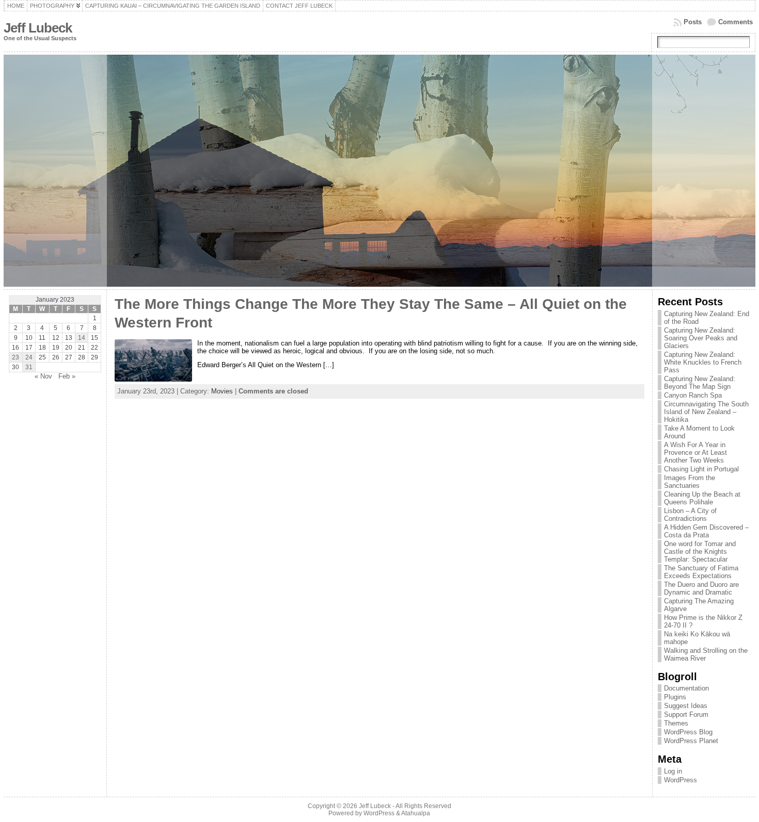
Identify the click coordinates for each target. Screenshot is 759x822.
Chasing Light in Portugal (701, 469)
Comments (735, 22)
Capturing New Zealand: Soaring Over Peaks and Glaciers (700, 338)
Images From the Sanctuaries (689, 481)
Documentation (686, 688)
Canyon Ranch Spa (693, 395)
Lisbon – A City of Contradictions (690, 514)
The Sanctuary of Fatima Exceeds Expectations (701, 572)
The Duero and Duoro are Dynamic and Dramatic (701, 588)
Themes (676, 723)
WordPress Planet (691, 741)
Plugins (675, 697)
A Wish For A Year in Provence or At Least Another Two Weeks (695, 452)
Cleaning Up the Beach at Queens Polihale (702, 498)
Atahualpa (415, 813)
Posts (693, 22)
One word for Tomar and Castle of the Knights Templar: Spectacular (700, 551)
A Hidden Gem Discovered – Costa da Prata (706, 531)
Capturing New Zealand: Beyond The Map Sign (699, 382)
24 (29, 357)
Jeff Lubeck (38, 28)
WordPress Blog (688, 732)
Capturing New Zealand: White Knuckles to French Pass (702, 362)
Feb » (66, 376)
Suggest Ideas (685, 706)
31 (29, 367)
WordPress (680, 780)
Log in (673, 771)
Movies (222, 391)
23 (15, 357)
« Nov (43, 376)
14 (81, 338)
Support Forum (686, 714)
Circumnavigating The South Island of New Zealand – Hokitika (706, 411)
